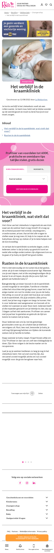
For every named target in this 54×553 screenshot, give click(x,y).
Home (6, 12)
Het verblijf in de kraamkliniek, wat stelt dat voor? (26, 129)
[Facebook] (20, 483)
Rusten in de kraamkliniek (17, 135)
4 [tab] (31, 462)
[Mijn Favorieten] (46, 4)
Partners (15, 531)
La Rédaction (41, 99)
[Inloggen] (42, 4)
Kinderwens (11, 501)
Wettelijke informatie (28, 531)
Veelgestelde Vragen (15, 518)
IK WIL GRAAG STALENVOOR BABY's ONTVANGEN (27, 538)
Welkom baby (25, 12)
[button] (7, 546)
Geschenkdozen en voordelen (19, 497)
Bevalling (14, 12)
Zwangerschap (13, 506)
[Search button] (51, 4)
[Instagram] (27, 483)
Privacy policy (42, 531)
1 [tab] (23, 462)
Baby (8, 514)
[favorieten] (47, 44)
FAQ (8, 531)
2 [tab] (25, 462)
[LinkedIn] (34, 483)
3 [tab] (28, 462)
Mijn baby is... (39, 169)
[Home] (19, 5)
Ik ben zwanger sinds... (15, 169)
